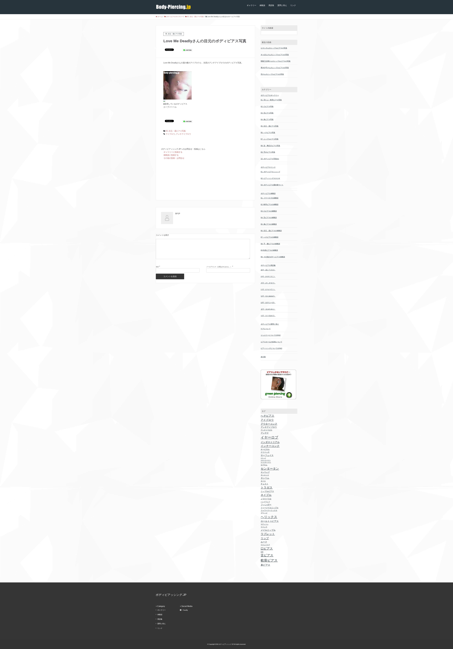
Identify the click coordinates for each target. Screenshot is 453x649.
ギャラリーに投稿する (173, 152)
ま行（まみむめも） (268, 309)
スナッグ (263, 458)
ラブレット (268, 533)
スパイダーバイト (266, 462)
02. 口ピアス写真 (267, 106)
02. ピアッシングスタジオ (270, 178)
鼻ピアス (265, 565)
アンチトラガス (266, 430)
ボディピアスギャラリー (270, 95)
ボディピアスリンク (268, 167)
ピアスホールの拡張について (271, 342)
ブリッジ (264, 513)
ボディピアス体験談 (268, 193)
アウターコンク (269, 423)
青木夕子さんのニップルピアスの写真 (275, 68)
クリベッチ (265, 452)
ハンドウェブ (265, 502)
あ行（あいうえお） (268, 270)
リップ (265, 538)
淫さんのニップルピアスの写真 (272, 74)
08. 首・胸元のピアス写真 (270, 146)
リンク (293, 5)
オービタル (265, 449)
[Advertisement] (205, 180)
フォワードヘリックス (269, 510)
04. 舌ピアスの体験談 (269, 217)
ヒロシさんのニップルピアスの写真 (274, 48)
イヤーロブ (269, 437)
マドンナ (264, 527)
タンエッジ (265, 475)
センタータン (270, 468)
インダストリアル (270, 442)
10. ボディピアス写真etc (270, 159)
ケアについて (266, 329)
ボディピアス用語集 (268, 265)
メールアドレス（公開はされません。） (219, 267)
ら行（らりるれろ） (268, 316)
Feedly (185, 610)
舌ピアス (267, 555)
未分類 (263, 357)
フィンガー (266, 504)
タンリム (265, 478)
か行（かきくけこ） (268, 276)
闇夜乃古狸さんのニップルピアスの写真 (275, 61)
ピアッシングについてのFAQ (271, 348)
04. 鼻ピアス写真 (267, 119)
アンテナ (265, 433)
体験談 (262, 5)
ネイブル (266, 494)
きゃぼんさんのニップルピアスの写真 (275, 55)
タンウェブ (265, 472)
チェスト (264, 484)
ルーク (264, 542)
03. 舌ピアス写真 (267, 113)
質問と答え (282, 5)
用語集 (271, 5)
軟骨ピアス (269, 560)
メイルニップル (268, 530)
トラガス (267, 487)
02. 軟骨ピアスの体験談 (269, 204)
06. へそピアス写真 (268, 133)
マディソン (264, 524)
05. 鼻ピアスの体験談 (269, 224)
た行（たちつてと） (268, 289)
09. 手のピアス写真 (268, 152)
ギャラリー (251, 5)
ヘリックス (269, 517)
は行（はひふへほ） (268, 302)
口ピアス (267, 548)
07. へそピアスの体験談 (269, 237)
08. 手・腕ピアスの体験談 (270, 244)
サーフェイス (267, 455)
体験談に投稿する (171, 155)
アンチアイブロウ (183, 134)
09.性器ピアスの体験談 (269, 250)
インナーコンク (270, 445)
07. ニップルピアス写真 (269, 139)
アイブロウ (170, 134)
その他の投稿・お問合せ (174, 158)
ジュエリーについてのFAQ (271, 335)
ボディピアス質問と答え (270, 324)
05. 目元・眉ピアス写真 (176, 131)
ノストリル (266, 499)
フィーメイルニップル (269, 508)
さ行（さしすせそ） (268, 283)
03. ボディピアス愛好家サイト (272, 185)
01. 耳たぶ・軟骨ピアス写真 (271, 100)
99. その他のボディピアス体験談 (273, 257)
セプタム (264, 465)
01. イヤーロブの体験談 (269, 198)
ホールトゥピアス (270, 521)
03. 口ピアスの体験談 (269, 211)
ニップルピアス (267, 491)
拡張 (262, 552)
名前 (157, 267)
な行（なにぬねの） (268, 296)
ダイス (263, 481)
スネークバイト (266, 460)
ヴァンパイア (265, 545)
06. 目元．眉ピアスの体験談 (271, 231)
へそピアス (267, 415)
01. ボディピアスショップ (270, 172)
